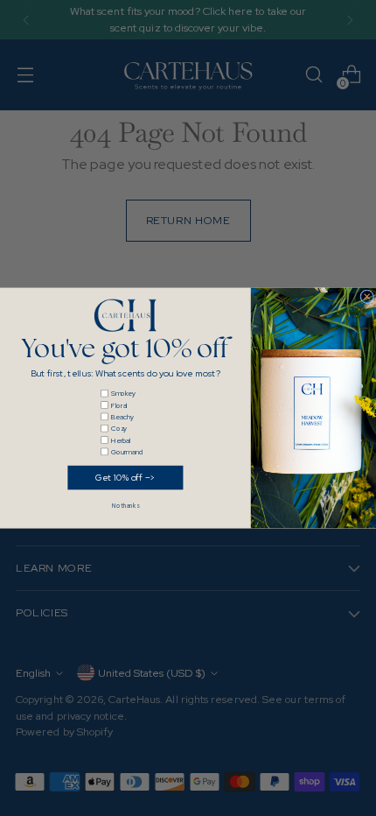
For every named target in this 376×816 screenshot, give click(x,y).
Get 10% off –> (125, 477)
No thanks (125, 506)
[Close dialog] (367, 297)
